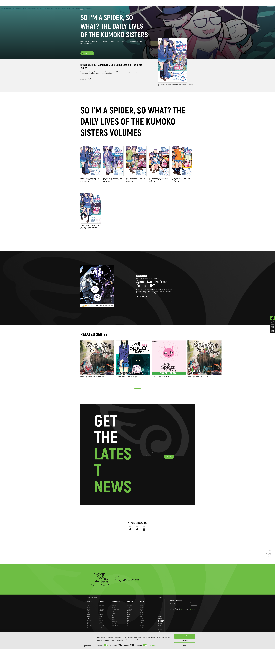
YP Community (161, 601)
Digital (142, 601)
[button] (137, 388)
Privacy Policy (183, 609)
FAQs (159, 611)
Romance (89, 620)
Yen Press (160, 623)
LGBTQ (88, 618)
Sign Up (194, 604)
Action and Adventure (89, 604)
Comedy (89, 607)
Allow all (184, 635)
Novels (89, 601)
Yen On (159, 625)
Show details (153, 645)
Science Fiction (88, 623)
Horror (88, 616)
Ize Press (159, 631)
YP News (159, 603)
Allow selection (184, 640)
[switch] (120, 645)
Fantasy (88, 614)
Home (81, 9)
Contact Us (160, 618)
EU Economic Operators (160, 615)
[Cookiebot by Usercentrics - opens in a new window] (87, 646)
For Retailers (160, 613)
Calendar (159, 605)
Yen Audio (160, 629)
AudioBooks (116, 601)
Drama (88, 612)
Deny (184, 645)
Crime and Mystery (89, 610)
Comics (130, 601)
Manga (85, 9)
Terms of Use (191, 609)
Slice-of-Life (89, 625)
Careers (159, 609)
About (159, 607)
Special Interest (88, 628)
